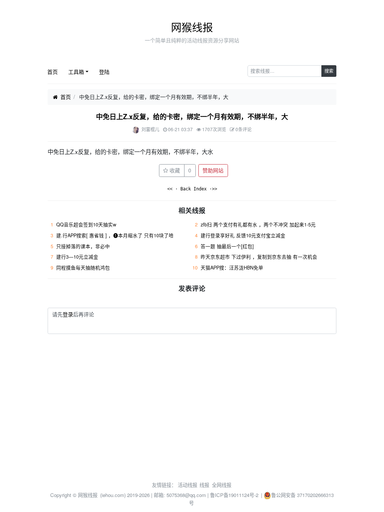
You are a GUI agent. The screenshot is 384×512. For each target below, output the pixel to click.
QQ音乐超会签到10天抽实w (86, 224)
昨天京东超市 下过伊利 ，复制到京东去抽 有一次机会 (259, 256)
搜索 (328, 70)
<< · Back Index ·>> (192, 189)
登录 (68, 314)
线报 (204, 484)
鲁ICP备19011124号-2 (234, 495)
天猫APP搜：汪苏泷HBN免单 (232, 267)
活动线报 (187, 484)
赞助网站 (213, 170)
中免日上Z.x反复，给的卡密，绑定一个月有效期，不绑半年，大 (192, 116)
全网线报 (221, 484)
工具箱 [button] (76, 71)
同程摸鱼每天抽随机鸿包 (83, 267)
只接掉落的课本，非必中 (83, 246)
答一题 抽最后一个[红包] (227, 246)
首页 (52, 71)
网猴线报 (192, 26)
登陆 (104, 71)
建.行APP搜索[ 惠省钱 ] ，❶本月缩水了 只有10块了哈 (115, 235)
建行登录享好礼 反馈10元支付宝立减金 (243, 235)
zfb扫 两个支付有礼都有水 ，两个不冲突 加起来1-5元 (258, 224)
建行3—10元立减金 (77, 256)
